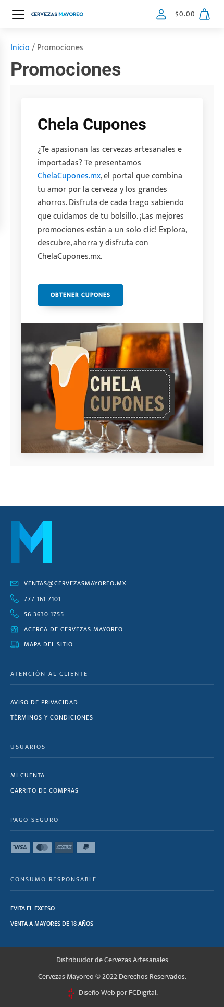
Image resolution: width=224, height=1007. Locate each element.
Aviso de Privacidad (44, 702)
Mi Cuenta (27, 775)
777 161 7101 (42, 599)
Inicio (20, 48)
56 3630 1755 (44, 614)
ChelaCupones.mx (69, 176)
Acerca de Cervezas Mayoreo (73, 629)
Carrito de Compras (44, 790)
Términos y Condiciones (51, 717)
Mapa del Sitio (48, 644)
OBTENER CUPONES (80, 295)
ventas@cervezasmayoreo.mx (75, 583)
